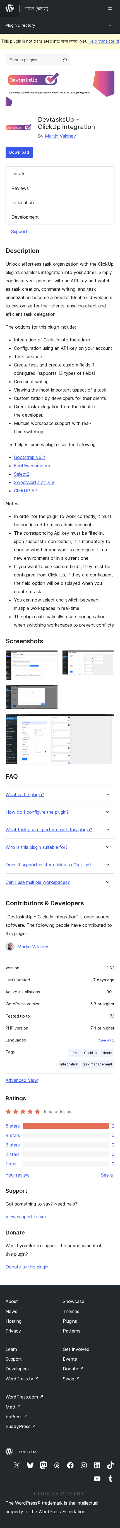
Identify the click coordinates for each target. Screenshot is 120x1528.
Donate (73, 1368)
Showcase (73, 1301)
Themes (71, 1311)
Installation (22, 202)
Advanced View (22, 1080)
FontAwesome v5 (32, 465)
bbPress (17, 1416)
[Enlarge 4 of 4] (107, 721)
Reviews (20, 188)
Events (70, 1359)
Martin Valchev (60, 136)
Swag (71, 1379)
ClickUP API (26, 490)
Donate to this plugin (27, 1267)
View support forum (26, 1216)
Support (19, 231)
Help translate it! (103, 41)
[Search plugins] (64, 59)
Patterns (71, 1331)
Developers (17, 1368)
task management (97, 1064)
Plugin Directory (20, 25)
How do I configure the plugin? (37, 812)
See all (107, 1175)
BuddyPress (21, 1426)
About (12, 1301)
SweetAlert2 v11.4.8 (34, 482)
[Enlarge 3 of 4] (50, 692)
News (11, 1311)
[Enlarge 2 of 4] (107, 658)
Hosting (13, 1321)
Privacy (13, 1331)
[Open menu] (111, 8)
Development (25, 217)
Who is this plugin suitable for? (37, 847)
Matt (13, 1407)
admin (74, 1053)
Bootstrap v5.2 (29, 457)
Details (18, 173)
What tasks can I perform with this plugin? (49, 829)
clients (106, 1053)
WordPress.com (25, 1397)
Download (19, 152)
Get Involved (76, 1349)
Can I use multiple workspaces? (38, 882)
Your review (18, 1175)
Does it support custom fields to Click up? (49, 864)
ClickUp (90, 1053)
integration (69, 1064)
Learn (11, 1349)
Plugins (70, 1321)
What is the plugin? (25, 794)
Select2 (21, 474)
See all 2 (106, 1040)
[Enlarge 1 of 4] (50, 658)
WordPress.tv (22, 1379)
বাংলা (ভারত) (28, 1451)
